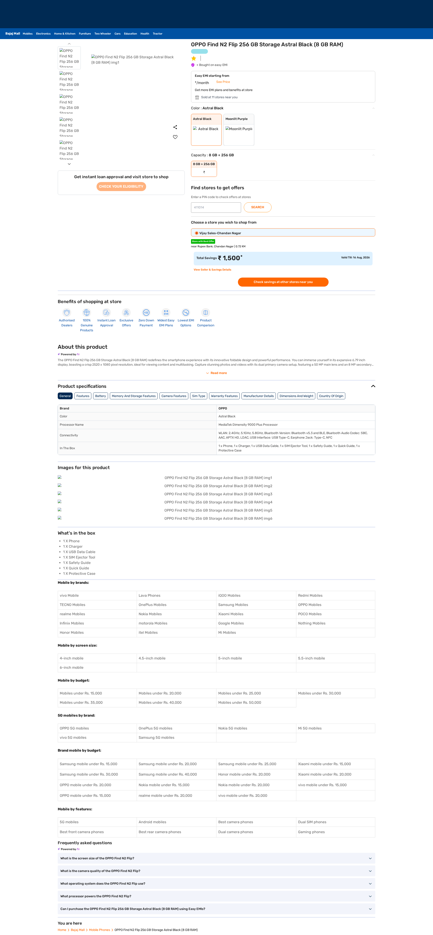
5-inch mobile (230, 658)
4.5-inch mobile (152, 658)
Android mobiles (152, 822)
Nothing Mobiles (311, 623)
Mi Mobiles (227, 632)
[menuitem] (175, 137)
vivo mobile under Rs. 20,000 (242, 795)
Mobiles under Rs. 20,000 (160, 693)
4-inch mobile (71, 658)
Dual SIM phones (312, 822)
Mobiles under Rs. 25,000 (239, 693)
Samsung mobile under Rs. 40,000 (168, 774)
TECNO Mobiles (72, 605)
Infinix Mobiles (72, 623)
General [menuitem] (65, 396)
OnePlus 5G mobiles (155, 728)
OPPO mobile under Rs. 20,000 (85, 785)
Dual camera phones (235, 832)
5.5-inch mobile (311, 658)
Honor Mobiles (72, 632)
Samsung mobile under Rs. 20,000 (168, 764)
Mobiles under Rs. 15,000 (81, 693)
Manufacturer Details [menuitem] (259, 396)
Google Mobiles (231, 623)
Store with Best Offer (203, 241)
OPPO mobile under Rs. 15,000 (85, 795)
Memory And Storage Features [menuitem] (134, 396)
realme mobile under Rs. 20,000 (165, 795)
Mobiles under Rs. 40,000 (160, 702)
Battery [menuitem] (100, 396)
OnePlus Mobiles (152, 605)
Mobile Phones (99, 930)
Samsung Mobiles (233, 605)
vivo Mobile (69, 595)
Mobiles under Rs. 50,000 (239, 702)
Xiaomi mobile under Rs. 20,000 (324, 774)
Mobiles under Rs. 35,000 (81, 702)
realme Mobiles (72, 614)
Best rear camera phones (160, 832)
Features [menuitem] (82, 396)
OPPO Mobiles (309, 605)
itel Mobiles (148, 632)
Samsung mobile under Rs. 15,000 (88, 764)
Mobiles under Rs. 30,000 (319, 693)
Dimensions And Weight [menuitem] (296, 396)
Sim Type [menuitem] (198, 396)
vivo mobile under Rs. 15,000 (322, 785)
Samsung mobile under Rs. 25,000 (247, 764)
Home (62, 930)
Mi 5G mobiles (310, 728)
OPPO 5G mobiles (74, 728)
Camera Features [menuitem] (173, 396)
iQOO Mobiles (229, 595)
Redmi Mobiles (310, 595)
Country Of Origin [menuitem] (331, 396)
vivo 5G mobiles (73, 737)
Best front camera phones (82, 832)
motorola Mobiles (153, 623)
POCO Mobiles (310, 614)
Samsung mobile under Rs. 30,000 (89, 774)
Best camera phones (235, 822)
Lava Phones (149, 595)
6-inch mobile (71, 667)
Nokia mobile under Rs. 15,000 (164, 785)
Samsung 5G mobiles (156, 737)
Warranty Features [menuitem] (224, 396)
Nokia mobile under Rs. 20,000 (243, 785)
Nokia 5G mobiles (232, 728)
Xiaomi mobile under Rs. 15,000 (324, 764)
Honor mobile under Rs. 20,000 (244, 774)
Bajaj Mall (78, 930)
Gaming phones (311, 832)
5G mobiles (69, 822)
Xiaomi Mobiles (230, 614)
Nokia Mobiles (150, 614)
